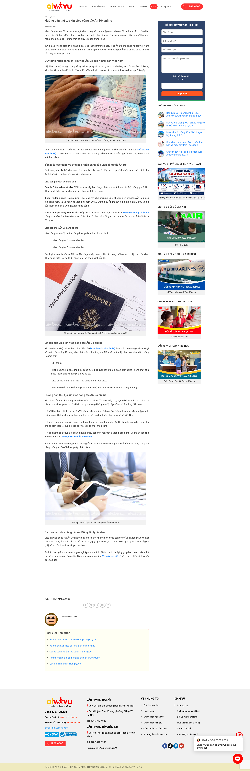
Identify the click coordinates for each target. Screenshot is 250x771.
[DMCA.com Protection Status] (52, 734)
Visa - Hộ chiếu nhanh (187, 734)
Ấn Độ (47, 17)
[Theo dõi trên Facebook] (164, 746)
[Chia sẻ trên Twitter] (91, 605)
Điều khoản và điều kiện (155, 728)
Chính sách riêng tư (153, 722)
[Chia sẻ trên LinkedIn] (108, 605)
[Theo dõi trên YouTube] (181, 746)
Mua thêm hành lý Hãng (188, 722)
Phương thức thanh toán (155, 734)
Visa (153, 6)
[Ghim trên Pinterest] (102, 605)
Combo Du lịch (184, 728)
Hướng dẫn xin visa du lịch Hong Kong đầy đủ (72, 639)
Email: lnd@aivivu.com (56, 727)
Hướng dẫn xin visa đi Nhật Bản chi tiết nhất (72, 645)
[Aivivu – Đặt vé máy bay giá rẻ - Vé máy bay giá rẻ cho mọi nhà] (59, 6)
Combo (143, 6)
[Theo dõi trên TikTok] (170, 746)
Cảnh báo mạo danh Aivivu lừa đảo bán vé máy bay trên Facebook (184, 143)
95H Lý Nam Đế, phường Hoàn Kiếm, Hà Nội (111, 705)
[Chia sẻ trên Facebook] (85, 605)
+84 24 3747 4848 (68, 717)
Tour (132, 6)
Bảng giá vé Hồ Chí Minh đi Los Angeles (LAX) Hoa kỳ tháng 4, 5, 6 (184, 114)
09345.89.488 (73, 722)
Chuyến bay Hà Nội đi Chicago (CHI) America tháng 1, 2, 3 (184, 153)
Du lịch (164, 6)
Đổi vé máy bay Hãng (187, 716)
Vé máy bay (116, 6)
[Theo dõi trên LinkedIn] (175, 746)
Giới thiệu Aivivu (151, 705)
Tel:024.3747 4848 (96, 720)
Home (82, 6)
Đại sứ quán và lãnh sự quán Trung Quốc (70, 651)
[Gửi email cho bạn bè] (96, 605)
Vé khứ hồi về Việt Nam (188, 711)
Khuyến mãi (98, 6)
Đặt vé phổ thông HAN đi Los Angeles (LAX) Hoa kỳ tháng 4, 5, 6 (185, 124)
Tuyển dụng (149, 711)
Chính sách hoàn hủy (153, 716)
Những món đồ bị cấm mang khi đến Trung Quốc (74, 657)
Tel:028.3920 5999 (96, 742)
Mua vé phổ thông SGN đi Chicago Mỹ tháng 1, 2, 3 (184, 134)
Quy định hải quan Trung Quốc (65, 663)
